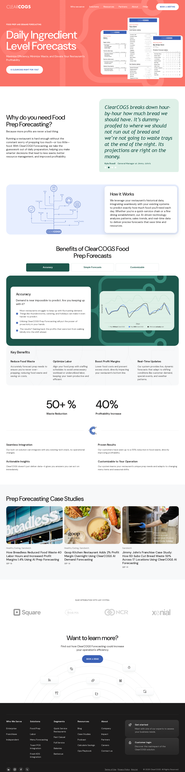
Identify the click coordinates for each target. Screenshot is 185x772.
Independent (12, 741)
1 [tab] (105, 169)
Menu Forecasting (39, 741)
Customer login (143, 744)
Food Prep (35, 730)
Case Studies (84, 736)
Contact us (107, 752)
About (135, 6)
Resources (83, 723)
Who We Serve (14, 723)
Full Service (59, 744)
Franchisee (11, 736)
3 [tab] (112, 169)
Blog (80, 730)
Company (106, 730)
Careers (105, 747)
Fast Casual (59, 739)
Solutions (35, 723)
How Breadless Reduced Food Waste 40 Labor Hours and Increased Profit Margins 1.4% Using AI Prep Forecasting (33, 558)
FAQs (145, 6)
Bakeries (58, 750)
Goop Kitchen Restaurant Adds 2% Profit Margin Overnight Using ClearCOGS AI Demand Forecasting (91, 558)
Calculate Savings (86, 747)
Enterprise (11, 730)
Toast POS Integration (35, 749)
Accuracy (48, 269)
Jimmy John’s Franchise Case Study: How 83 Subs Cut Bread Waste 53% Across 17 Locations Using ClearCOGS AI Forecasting (149, 559)
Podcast (82, 741)
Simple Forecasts (92, 269)
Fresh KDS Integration (35, 757)
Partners (123, 6)
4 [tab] (115, 169)
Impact (104, 736)
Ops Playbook (85, 752)
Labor (33, 736)
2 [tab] (109, 169)
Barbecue (58, 755)
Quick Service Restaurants (60, 732)
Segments (59, 723)
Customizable (137, 269)
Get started (141, 726)
